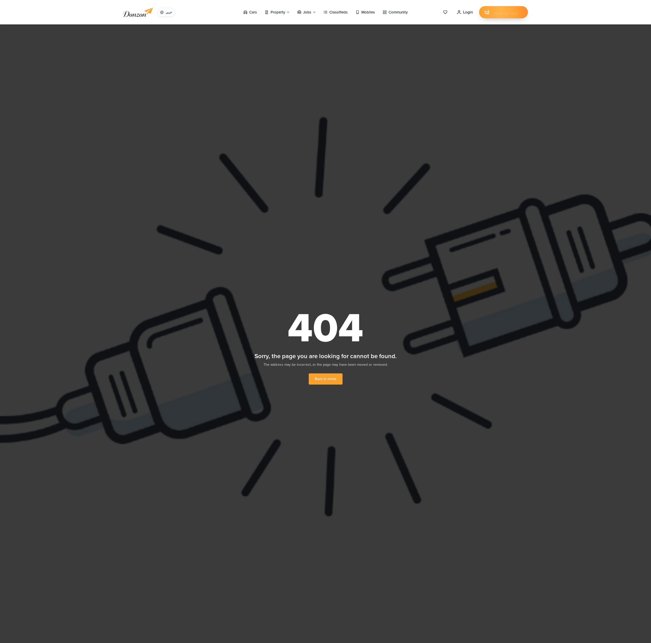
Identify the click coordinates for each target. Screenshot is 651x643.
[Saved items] (445, 12)
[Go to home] (138, 12)
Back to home (325, 379)
